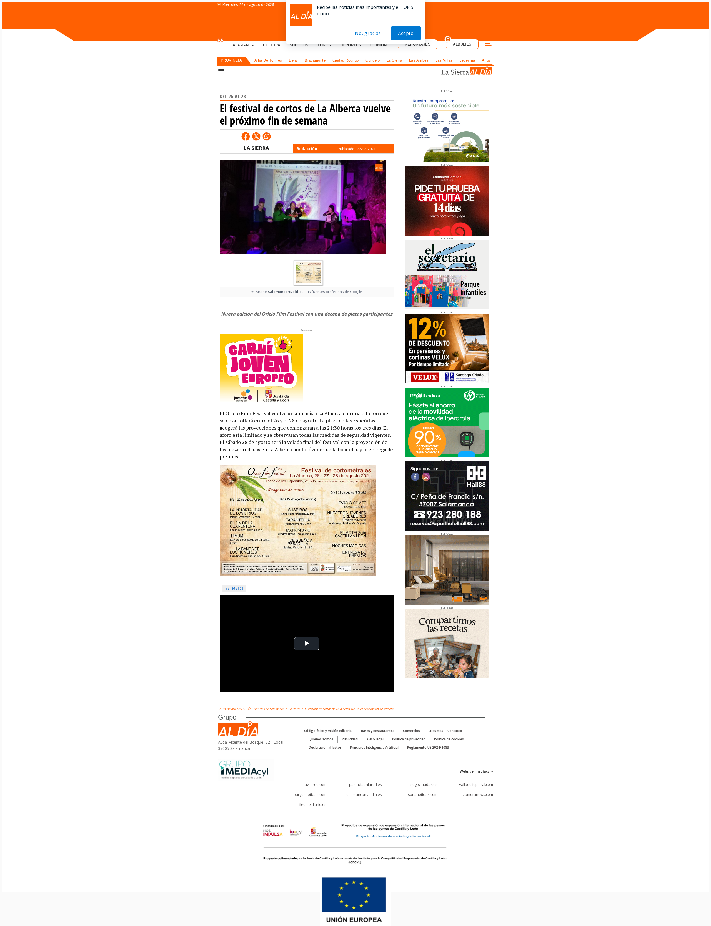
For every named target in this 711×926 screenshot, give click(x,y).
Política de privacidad (408, 739)
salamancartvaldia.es (364, 794)
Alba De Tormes (268, 60)
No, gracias (368, 33)
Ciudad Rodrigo (345, 60)
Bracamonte (315, 60)
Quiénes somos (321, 739)
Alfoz (486, 60)
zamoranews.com (478, 794)
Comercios (411, 730)
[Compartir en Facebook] (245, 136)
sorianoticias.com (422, 794)
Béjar (293, 60)
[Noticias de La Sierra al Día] (457, 71)
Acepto (406, 33)
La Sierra (394, 60)
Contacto (454, 730)
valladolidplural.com (476, 784)
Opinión (378, 45)
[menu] (488, 46)
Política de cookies (449, 739)
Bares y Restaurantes (377, 730)
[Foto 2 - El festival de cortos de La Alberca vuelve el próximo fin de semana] (308, 272)
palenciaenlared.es (365, 784)
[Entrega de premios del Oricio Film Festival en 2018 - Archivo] (303, 209)
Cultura (272, 45)
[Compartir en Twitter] (256, 136)
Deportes (350, 45)
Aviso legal (375, 739)
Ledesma (467, 60)
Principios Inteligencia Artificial (374, 747)
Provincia (231, 60)
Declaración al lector (325, 747)
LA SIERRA (256, 148)
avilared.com (315, 784)
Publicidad (350, 739)
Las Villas (444, 60)
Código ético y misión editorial (328, 730)
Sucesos (299, 45)
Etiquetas (436, 730)
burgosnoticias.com (310, 794)
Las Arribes (419, 60)
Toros (324, 45)
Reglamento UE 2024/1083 (428, 747)
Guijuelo (372, 60)
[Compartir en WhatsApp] (266, 136)
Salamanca (242, 45)
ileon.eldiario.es (312, 804)
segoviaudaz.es (423, 784)
